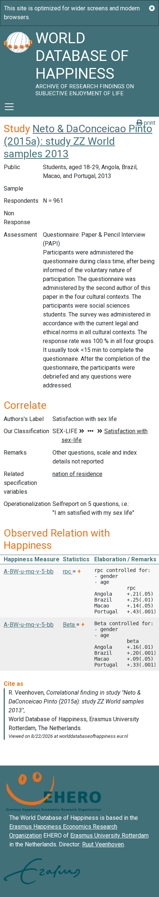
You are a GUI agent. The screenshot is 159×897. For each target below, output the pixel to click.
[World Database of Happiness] (17, 61)
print (148, 122)
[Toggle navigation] (9, 107)
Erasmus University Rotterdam (109, 835)
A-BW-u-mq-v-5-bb (29, 571)
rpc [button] (67, 571)
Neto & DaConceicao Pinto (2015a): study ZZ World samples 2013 (78, 141)
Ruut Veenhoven (103, 844)
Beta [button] (69, 624)
